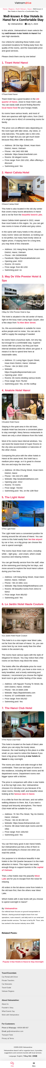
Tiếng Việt (27, 1056)
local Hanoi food (9, 108)
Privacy (4, 1038)
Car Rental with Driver (10, 977)
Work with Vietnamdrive (10, 1015)
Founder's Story (7, 1008)
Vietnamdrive (11, 908)
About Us (5, 1004)
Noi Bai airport (35, 539)
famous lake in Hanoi (24, 794)
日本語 (34, 1056)
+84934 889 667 (22, 1028)
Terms (11, 1038)
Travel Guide (6, 988)
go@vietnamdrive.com (15, 1031)
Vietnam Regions (8, 991)
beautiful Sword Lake (32, 215)
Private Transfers (8, 980)
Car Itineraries (7, 984)
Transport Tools (7, 1035)
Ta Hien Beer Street (26, 323)
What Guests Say (8, 1011)
